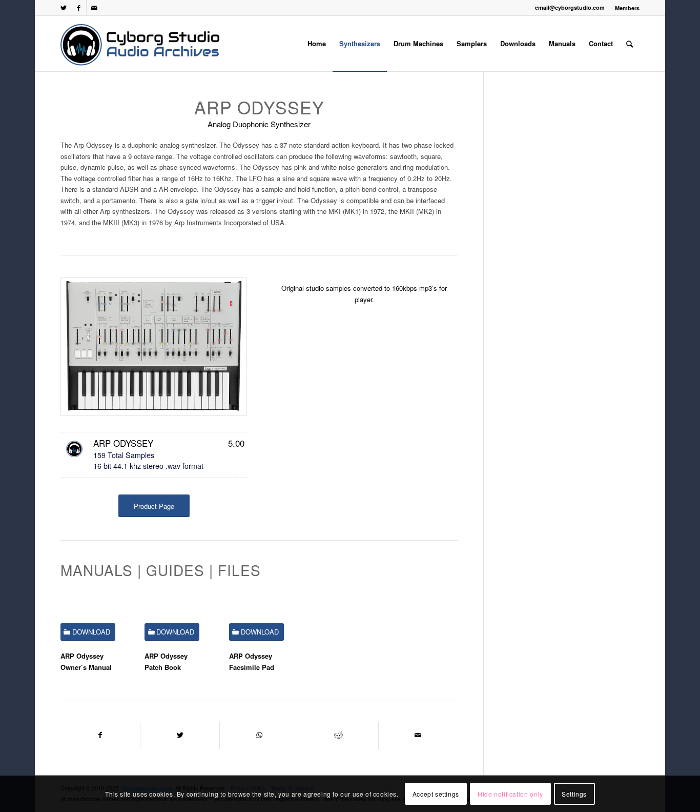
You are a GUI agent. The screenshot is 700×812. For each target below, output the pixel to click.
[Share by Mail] (418, 735)
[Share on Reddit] (338, 735)
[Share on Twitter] (179, 735)
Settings (574, 793)
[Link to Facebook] (78, 7)
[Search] (630, 43)
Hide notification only (510, 793)
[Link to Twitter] (63, 7)
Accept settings (436, 793)
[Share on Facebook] (100, 735)
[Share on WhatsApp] (259, 735)
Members (627, 8)
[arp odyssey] (153, 346)
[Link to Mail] (94, 7)
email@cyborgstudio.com (570, 7)
